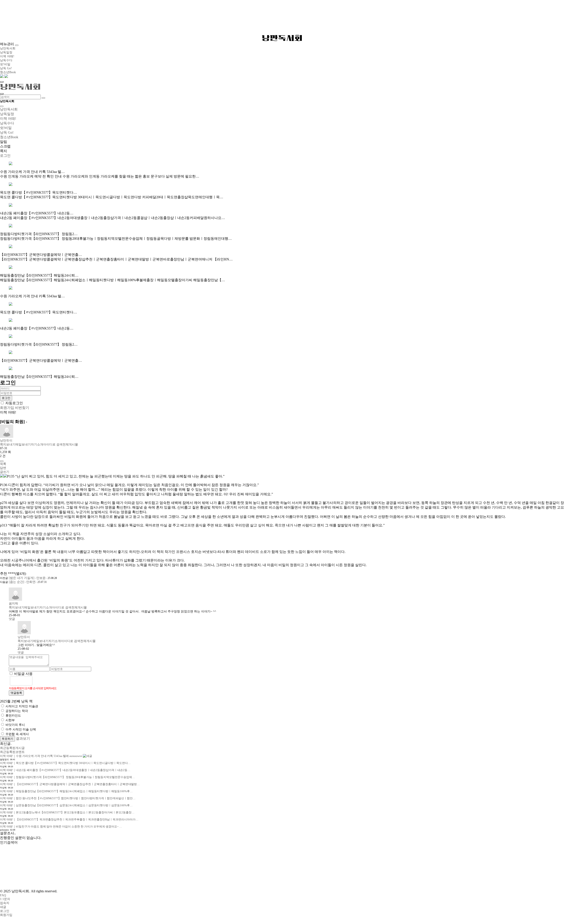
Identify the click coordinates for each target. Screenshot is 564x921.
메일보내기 (23, 444)
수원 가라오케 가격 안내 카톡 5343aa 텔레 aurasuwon (41, 756)
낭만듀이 (6, 440)
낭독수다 (6, 60)
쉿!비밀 (5, 64)
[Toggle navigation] (17, 45)
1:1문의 (5, 899)
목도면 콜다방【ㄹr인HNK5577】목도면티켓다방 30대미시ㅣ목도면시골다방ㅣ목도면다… (65, 763)
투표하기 (7, 738)
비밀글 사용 (23, 674)
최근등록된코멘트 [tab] (12, 752)
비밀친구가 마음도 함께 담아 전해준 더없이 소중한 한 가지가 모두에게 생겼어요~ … (61, 826)
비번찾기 (22, 408)
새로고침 (47, 680)
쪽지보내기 (7, 444)
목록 (3, 464)
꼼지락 (13, 603)
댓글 (12, 619)
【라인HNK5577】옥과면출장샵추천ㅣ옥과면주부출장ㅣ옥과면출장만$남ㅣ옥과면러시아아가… (69, 819)
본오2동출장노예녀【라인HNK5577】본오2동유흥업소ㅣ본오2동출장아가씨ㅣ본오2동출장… (67, 812)
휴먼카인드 (13, 715)
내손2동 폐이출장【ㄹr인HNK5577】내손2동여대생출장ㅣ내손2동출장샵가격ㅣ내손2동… (65, 770)
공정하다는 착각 (17, 711)
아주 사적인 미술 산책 (21, 729)
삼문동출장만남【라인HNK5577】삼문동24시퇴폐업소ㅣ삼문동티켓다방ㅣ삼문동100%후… (66, 805)
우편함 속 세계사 (17, 734)
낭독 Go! (6, 68)
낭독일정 (6, 52)
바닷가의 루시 (15, 724)
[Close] (2, 106)
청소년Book (8, 72)
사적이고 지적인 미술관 (22, 706)
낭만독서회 (282, 38)
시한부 (10, 720)
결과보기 (23, 738)
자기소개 (37, 444)
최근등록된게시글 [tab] (12, 748)
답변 (3, 468)
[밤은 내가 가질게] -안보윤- (28, 578)
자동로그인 (14, 403)
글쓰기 (4, 472)
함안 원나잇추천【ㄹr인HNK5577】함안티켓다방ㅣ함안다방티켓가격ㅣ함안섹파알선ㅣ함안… (67, 798)
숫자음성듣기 (37, 680)
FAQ (3, 895)
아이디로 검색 (53, 444)
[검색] (43, 98)
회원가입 (7, 408)
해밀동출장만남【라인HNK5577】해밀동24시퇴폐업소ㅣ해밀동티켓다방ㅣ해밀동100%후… (66, 791)
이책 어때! (7, 56)
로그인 (4, 911)
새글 (3, 907)
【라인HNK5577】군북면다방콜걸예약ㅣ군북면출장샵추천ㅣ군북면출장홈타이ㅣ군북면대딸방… (70, 784)
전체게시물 (70, 444)
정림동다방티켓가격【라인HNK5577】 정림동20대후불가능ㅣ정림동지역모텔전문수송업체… (67, 777)
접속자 (4, 903)
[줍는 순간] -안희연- (23, 582)
